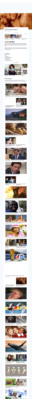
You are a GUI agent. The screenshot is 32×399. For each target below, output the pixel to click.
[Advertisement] (16, 7)
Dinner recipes (6, 28)
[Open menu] (30, 1)
